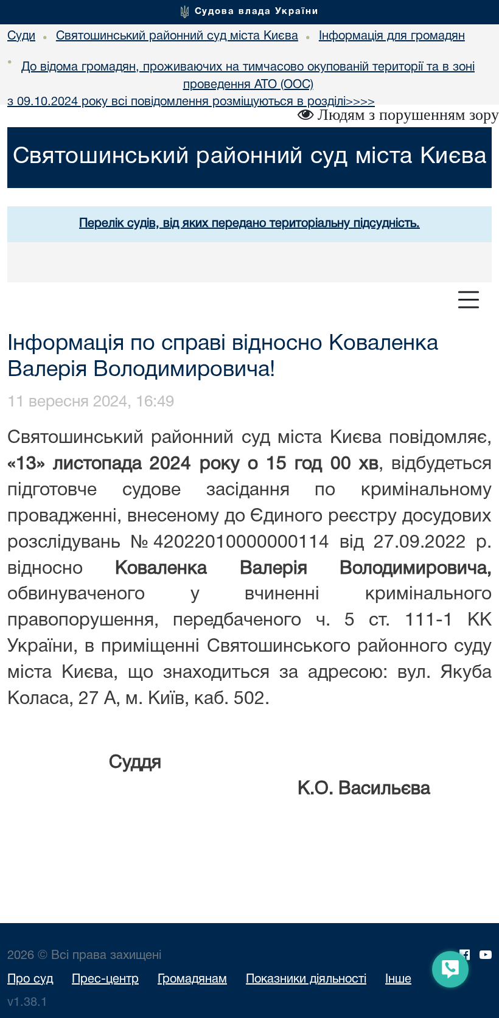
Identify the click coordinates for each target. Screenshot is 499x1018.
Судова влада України (257, 11)
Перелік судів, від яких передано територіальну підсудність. (249, 223)
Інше (398, 979)
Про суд (30, 979)
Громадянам (192, 979)
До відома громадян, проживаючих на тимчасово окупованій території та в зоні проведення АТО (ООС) (248, 76)
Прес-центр (105, 979)
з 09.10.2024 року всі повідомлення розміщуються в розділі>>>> (191, 102)
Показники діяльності (306, 979)
